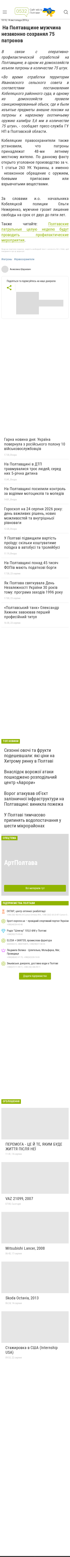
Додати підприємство (35, 976)
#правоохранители (24, 259)
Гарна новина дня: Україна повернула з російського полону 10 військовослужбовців (34, 444)
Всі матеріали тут (35, 888)
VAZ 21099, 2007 (19, 1198)
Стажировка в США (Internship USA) (31, 1350)
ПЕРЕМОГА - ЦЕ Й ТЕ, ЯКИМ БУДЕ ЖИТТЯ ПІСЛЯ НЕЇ (33, 1146)
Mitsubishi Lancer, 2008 (25, 1248)
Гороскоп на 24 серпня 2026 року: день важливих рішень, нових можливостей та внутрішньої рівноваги (33, 516)
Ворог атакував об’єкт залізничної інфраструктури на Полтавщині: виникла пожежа (34, 799)
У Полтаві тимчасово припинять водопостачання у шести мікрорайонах (32, 820)
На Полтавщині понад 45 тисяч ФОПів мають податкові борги (31, 565)
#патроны (6, 259)
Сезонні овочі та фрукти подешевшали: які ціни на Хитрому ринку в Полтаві (29, 755)
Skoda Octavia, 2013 (22, 1298)
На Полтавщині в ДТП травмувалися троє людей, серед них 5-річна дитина (32, 469)
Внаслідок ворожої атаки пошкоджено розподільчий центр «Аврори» (30, 777)
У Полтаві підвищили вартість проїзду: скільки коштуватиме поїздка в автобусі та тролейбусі (32, 543)
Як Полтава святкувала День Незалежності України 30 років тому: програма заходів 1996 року (33, 588)
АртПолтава (20, 863)
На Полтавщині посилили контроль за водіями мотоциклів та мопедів (35, 491)
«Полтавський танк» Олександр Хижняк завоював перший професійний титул (31, 612)
